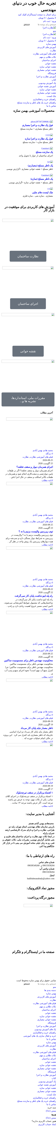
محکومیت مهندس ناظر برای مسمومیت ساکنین (28, 660)
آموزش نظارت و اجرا (46, 76)
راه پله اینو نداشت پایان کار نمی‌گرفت (34, 595)
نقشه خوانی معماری (46, 70)
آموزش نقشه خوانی (47, 86)
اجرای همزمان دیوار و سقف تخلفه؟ (34, 466)
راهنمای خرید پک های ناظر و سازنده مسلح (36, 102)
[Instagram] (50, 961)
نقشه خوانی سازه (48, 67)
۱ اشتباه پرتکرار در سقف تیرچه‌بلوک (34, 792)
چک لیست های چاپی (42, 192)
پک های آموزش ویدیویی (45, 1029)
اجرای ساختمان (49, 60)
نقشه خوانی (50, 63)
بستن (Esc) (51, 1111)
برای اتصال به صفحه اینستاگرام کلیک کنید (37, 15)
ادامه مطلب (47, 480)
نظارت (53, 50)
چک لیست (51, 96)
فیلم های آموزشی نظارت (44, 54)
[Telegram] (50, 972)
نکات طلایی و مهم (48, 57)
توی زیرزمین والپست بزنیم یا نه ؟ (36, 531)
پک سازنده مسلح (44, 152)
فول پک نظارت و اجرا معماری (37, 125)
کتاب (54, 80)
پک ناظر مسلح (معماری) (40, 165)
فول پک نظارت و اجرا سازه (39, 138)
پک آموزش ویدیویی (47, 83)
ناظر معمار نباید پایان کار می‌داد (37, 728)
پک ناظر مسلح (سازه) (42, 178)
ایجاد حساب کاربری (47, 1124)
